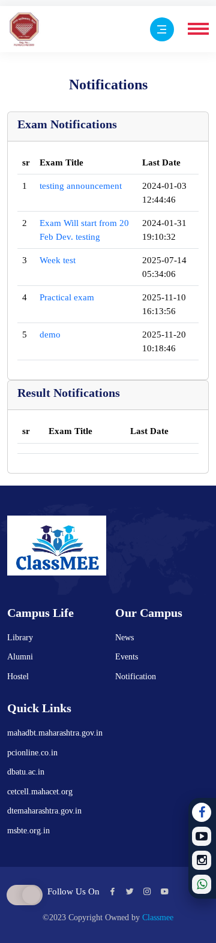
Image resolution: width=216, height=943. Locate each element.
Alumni (20, 656)
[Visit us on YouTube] (201, 836)
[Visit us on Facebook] (201, 812)
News (124, 637)
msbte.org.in (28, 830)
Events (126, 656)
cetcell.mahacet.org (40, 791)
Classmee (157, 917)
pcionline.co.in (32, 752)
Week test (58, 260)
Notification (135, 676)
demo (50, 334)
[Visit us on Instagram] (201, 860)
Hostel (18, 676)
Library (20, 637)
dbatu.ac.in (25, 771)
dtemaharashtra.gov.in (44, 810)
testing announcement (81, 186)
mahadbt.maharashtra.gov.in (55, 732)
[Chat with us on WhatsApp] (201, 884)
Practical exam (67, 297)
